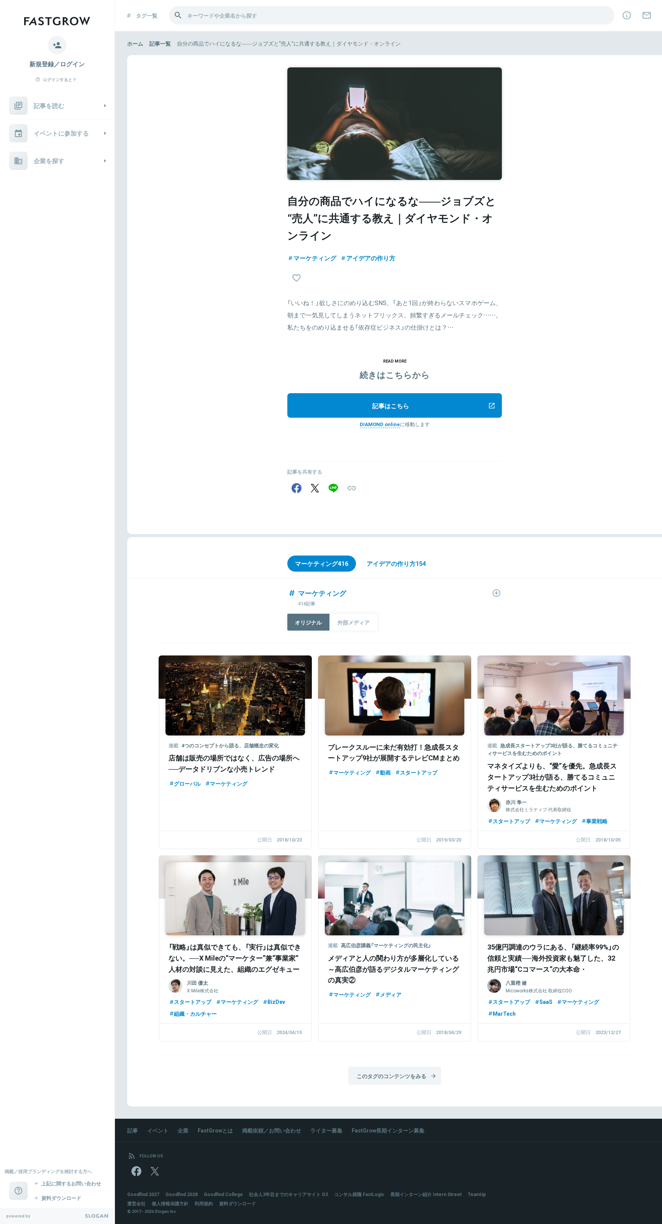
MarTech (504, 1013)
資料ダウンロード (237, 1203)
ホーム (135, 43)
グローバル (187, 783)
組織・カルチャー (195, 1013)
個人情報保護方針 (170, 1203)
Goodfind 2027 (143, 1194)
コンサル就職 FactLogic (359, 1194)
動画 (385, 772)
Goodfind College (223, 1194)
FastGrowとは (215, 1130)
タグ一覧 (146, 15)
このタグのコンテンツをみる (391, 1076)
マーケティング (314, 257)
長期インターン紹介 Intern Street (426, 1194)
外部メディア (354, 622)
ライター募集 (326, 1130)
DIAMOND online (380, 424)
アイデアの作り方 (370, 257)
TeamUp (477, 1194)
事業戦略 (597, 821)
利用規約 (204, 1203)
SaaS (545, 1001)
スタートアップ (419, 772)
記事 (132, 1130)
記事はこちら (390, 405)
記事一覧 (160, 43)
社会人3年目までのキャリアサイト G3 (288, 1194)
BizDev (276, 1001)
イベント (158, 1130)
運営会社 (136, 1203)
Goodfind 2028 (182, 1194)
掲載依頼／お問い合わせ (271, 1130)
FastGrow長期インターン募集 (388, 1130)
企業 (183, 1130)
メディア (390, 994)
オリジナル (308, 622)
